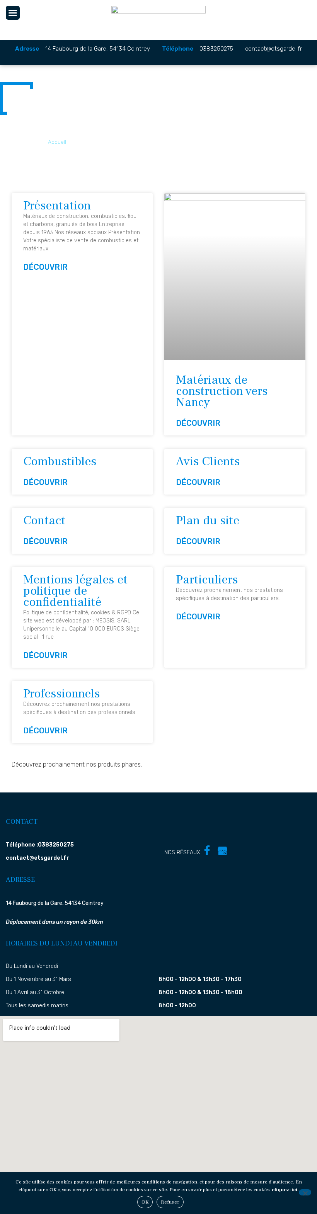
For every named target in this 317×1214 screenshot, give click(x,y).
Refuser (170, 1202)
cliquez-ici (284, 1190)
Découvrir (45, 267)
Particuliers (207, 579)
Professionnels (61, 693)
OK (145, 1202)
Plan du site (207, 520)
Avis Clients (208, 461)
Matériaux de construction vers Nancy (222, 391)
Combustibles (59, 461)
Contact (44, 520)
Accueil (57, 142)
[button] (13, 13)
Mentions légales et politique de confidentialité (75, 590)
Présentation (57, 205)
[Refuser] (305, 1192)
